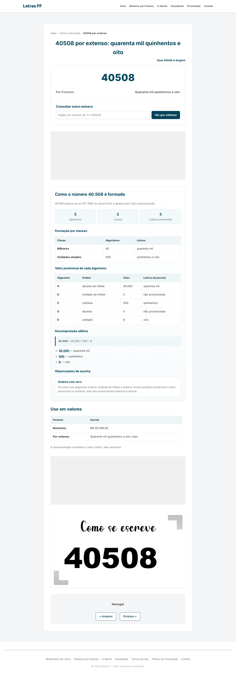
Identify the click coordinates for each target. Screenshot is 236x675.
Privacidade (194, 5)
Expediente (177, 5)
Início (123, 5)
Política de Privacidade (165, 659)
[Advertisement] (118, 155)
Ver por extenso (166, 115)
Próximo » (130, 616)
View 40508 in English (171, 60)
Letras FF (32, 5)
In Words (162, 5)
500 (62, 356)
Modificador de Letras (58, 659)
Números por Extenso (141, 5)
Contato (208, 5)
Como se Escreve (70, 33)
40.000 (64, 350)
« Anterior (106, 616)
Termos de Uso (139, 659)
